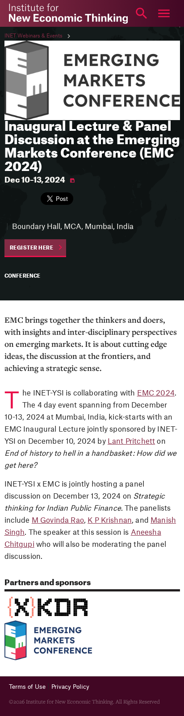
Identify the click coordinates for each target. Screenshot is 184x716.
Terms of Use (27, 687)
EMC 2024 (156, 393)
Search (141, 13)
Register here (32, 248)
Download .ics (72, 181)
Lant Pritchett (131, 441)
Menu (164, 13)
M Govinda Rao (58, 520)
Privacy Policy (70, 687)
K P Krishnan (110, 520)
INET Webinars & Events (33, 35)
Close (20, 13)
